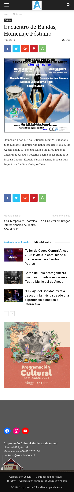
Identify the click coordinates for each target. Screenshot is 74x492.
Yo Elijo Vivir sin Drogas (55, 221)
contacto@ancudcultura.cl (19, 455)
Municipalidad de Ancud (49, 476)
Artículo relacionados (17, 242)
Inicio (6, 14)
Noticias (17, 14)
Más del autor (43, 242)
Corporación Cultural (20, 476)
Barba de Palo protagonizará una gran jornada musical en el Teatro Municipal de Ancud (46, 277)
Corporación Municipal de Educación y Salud (43, 480)
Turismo (11, 480)
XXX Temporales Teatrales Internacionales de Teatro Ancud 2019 (20, 225)
